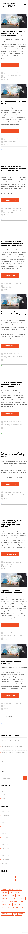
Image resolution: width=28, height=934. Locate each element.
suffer (9, 212)
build (5, 564)
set (3, 907)
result (5, 212)
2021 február (5, 837)
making (15, 75)
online (22, 898)
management (5, 898)
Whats (16, 706)
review (4, 904)
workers (10, 916)
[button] (25, 4)
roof (24, 495)
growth (18, 889)
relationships (18, 564)
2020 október (5, 852)
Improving (9, 635)
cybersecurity (6, 883)
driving (9, 495)
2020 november (5, 848)
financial (22, 211)
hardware (14, 495)
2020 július (4, 863)
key (13, 895)
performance (21, 635)
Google (11, 889)
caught (14, 424)
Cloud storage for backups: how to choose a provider (14, 752)
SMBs (8, 907)
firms (23, 886)
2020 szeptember (6, 855)
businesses (9, 211)
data (14, 883)
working (18, 916)
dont (3, 886)
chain (14, 211)
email (9, 886)
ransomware (13, 901)
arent (5, 286)
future (10, 141)
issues (18, 495)
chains (12, 75)
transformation (6, 913)
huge (11, 892)
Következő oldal (7, 716)
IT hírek (13, 73)
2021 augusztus (5, 815)
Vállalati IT (18, 73)
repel (2, 287)
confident (15, 286)
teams (22, 907)
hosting (4, 892)
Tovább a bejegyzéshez (10, 65)
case (9, 75)
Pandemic (4, 901)
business (5, 75)
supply (19, 75)
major (2, 212)
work (3, 916)
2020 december (5, 844)
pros (23, 286)
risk (15, 904)
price (21, 495)
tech (3, 910)
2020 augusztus (5, 859)
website (21, 913)
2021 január (4, 841)
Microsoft (15, 898)
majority (3, 425)
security (6, 287)
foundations (14, 356)
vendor (10, 566)
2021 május (4, 826)
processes (9, 706)
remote (22, 901)
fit (7, 141)
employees (16, 886)
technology (7, 358)
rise (10, 904)
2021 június (4, 822)
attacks (5, 211)
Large (21, 424)
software (15, 907)
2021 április (4, 830)
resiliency (19, 356)
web (15, 913)
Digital (20, 883)
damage (17, 211)
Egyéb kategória (7, 73)
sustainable (3, 77)
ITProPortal (14, 635)
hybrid (17, 892)
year (10, 425)
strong (2, 566)
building (5, 356)
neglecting (12, 564)
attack (8, 286)
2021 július (4, 819)
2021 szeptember (6, 811)
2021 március (5, 833)
